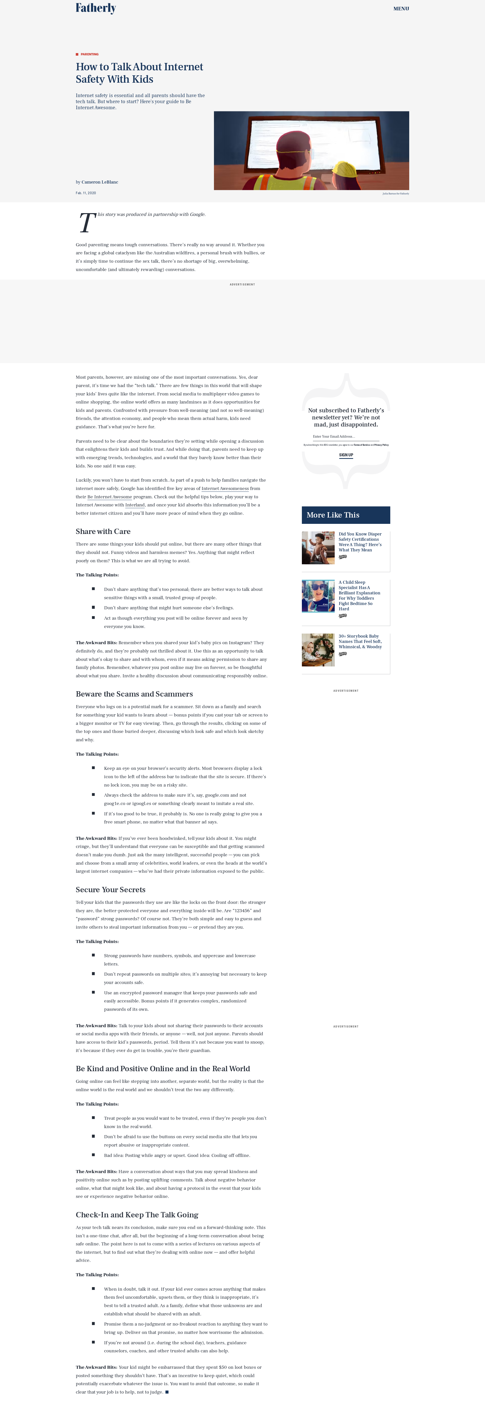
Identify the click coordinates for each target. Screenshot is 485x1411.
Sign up (346, 454)
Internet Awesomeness (225, 488)
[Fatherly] (96, 9)
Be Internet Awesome (109, 497)
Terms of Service (362, 444)
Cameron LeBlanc (100, 182)
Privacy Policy (381, 444)
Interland (135, 505)
